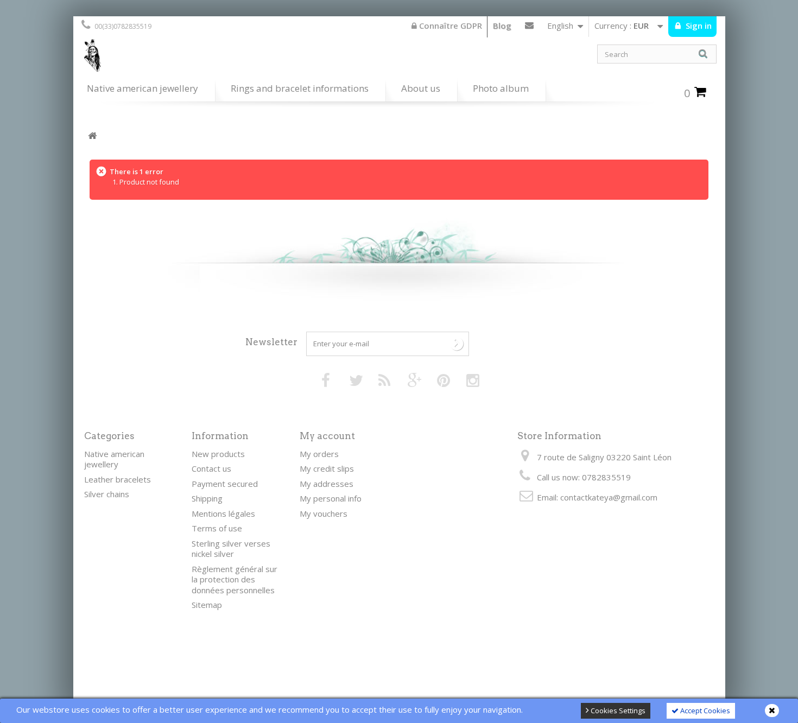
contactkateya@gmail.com (608, 497)
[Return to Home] (92, 136)
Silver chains (106, 494)
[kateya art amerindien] (236, 58)
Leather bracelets (117, 479)
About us (420, 88)
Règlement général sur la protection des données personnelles (234, 579)
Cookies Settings (617, 710)
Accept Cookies (704, 710)
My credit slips (327, 468)
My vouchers (323, 513)
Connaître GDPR (449, 25)
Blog (502, 25)
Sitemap (207, 604)
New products (218, 453)
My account (327, 435)
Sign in (697, 25)
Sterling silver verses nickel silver (231, 549)
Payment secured (225, 483)
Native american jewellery (142, 88)
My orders (319, 453)
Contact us (529, 27)
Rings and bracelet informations (300, 88)
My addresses (326, 483)
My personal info (331, 498)
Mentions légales (223, 513)
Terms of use (217, 528)
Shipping (207, 498)
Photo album (501, 88)
